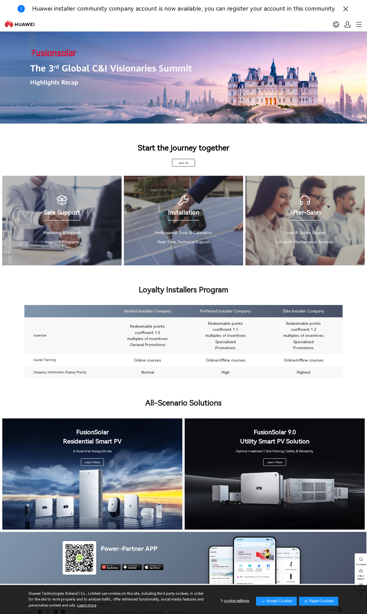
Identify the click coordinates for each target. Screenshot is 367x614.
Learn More (92, 462)
